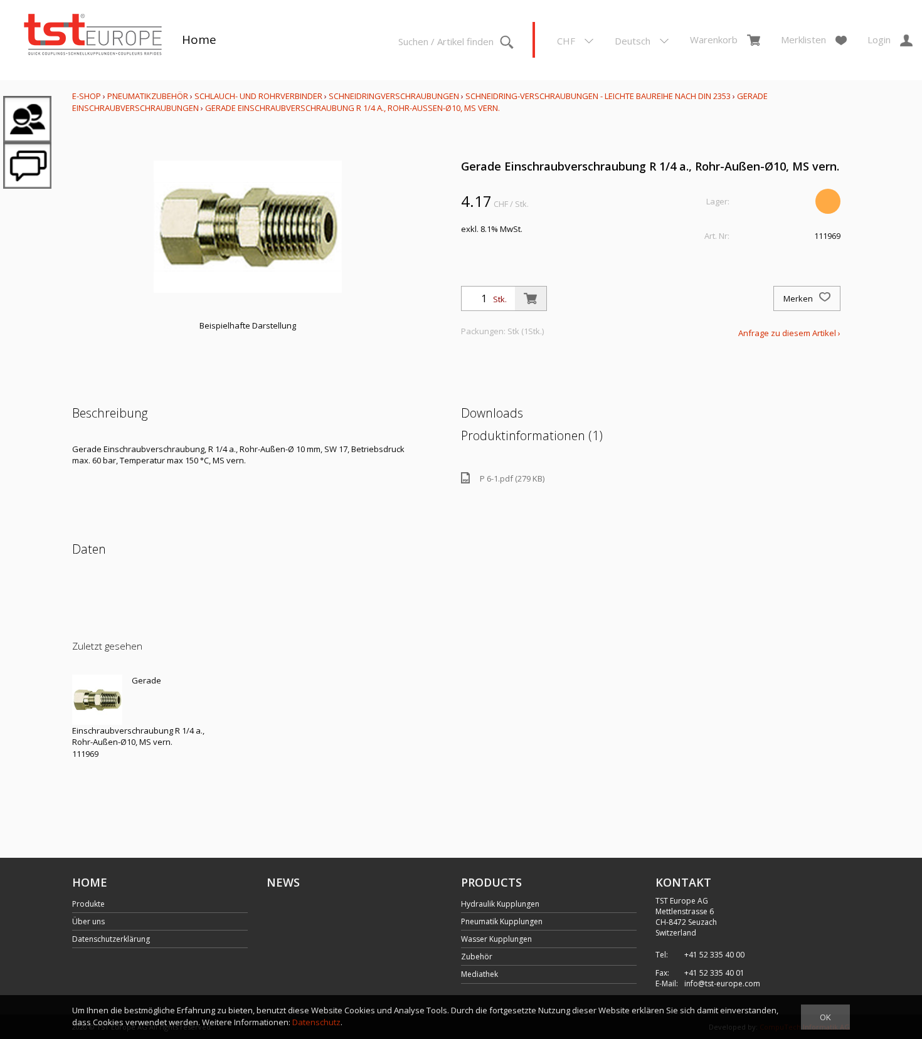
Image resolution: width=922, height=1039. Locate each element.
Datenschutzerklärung (111, 939)
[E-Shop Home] (93, 36)
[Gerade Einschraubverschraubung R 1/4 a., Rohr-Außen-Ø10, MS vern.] (97, 700)
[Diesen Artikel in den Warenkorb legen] (530, 298)
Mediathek (479, 974)
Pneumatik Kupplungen (502, 921)
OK (825, 1017)
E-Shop (86, 96)
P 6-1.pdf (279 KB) (512, 478)
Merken (799, 298)
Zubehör (476, 956)
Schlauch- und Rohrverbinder (258, 96)
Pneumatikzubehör (148, 96)
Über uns (88, 921)
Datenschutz (316, 1022)
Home (199, 39)
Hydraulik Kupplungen (500, 904)
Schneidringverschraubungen (394, 96)
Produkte (88, 904)
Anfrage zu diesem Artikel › (789, 333)
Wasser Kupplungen (496, 939)
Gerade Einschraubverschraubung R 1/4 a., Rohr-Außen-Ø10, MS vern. (352, 107)
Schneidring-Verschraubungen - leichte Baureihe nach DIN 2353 (598, 96)
